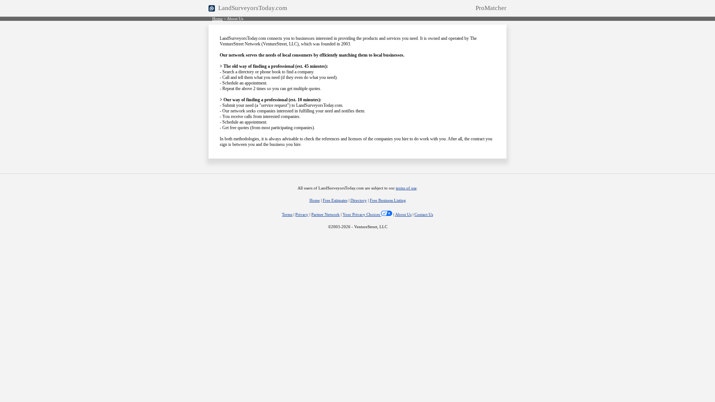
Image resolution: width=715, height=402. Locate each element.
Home (217, 19)
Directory (358, 200)
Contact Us (423, 215)
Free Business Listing (388, 200)
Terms (287, 215)
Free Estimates (335, 200)
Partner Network (325, 215)
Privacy (301, 215)
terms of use (406, 188)
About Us (403, 215)
